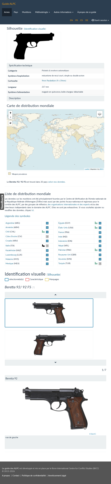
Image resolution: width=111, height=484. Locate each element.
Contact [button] (15, 476)
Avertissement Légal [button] (57, 476)
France (61, 232)
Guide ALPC (9, 4)
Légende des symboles (17, 216)
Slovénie (62, 259)
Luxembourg (11, 255)
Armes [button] (7, 12)
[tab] (55, 65)
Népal (60, 246)
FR (76, 20)
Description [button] (15, 98)
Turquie (61, 263)
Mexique (9, 264)
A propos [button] (6, 476)
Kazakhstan (11, 250)
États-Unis (63, 228)
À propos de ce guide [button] (86, 12)
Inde (60, 237)
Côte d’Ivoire (11, 237)
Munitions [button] (26, 12)
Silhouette (53, 274)
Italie (8, 246)
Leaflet (87, 169)
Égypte (61, 223)
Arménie (9, 227)
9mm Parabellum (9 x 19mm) (54, 81)
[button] (12, 408)
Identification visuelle (34, 29)
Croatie (9, 241)
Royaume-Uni (64, 255)
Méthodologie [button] (41, 12)
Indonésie (62, 241)
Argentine (10, 223)
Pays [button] (16, 12)
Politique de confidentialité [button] (34, 476)
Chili (8, 232)
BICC (102, 169)
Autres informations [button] (63, 12)
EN (71, 20)
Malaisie (9, 259)
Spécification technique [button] (20, 65)
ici (33, 210)
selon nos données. (57, 182)
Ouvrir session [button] (101, 20)
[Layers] (100, 114)
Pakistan (62, 250)
